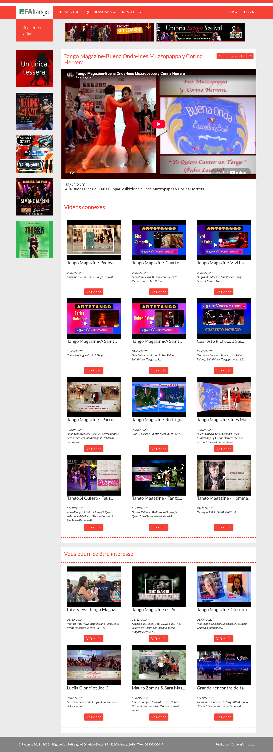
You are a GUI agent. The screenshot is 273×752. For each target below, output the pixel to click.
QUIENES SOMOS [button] (99, 12)
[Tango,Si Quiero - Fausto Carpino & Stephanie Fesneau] (94, 475)
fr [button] (232, 12)
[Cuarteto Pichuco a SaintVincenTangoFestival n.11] (224, 318)
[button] (94, 240)
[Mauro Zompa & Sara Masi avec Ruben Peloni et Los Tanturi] (159, 665)
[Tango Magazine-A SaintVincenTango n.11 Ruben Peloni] (159, 318)
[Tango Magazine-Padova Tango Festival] (94, 240)
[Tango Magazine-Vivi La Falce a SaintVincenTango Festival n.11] (224, 240)
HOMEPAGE (71, 12)
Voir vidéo (93, 292)
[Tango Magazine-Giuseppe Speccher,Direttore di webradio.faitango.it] (224, 586)
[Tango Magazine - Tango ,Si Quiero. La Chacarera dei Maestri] (159, 475)
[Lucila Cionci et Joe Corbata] (94, 665)
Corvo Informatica (242, 744)
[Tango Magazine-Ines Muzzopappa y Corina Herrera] (224, 397)
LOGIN (249, 12)
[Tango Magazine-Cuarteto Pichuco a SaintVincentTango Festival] (159, 240)
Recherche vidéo (32, 30)
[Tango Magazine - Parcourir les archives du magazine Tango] (94, 397)
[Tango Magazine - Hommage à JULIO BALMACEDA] (224, 475)
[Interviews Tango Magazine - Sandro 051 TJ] (94, 586)
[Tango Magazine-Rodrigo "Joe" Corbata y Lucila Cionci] (159, 397)
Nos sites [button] (130, 12)
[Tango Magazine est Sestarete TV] (159, 586)
